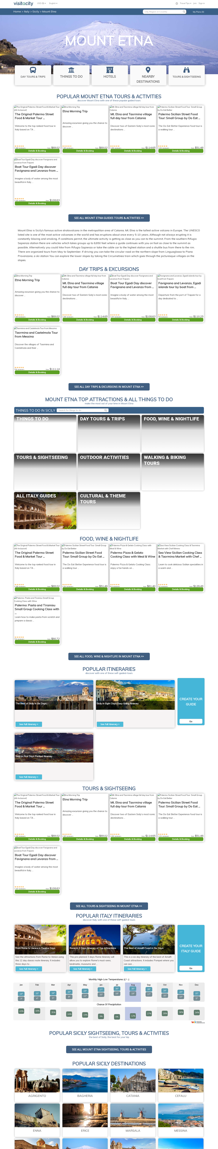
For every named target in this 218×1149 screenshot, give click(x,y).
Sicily (36, 11)
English (52, 3)
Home (17, 11)
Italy (27, 11)
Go (190, 721)
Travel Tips (185, 3)
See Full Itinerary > (28, 724)
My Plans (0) (198, 12)
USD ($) (41, 3)
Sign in (202, 3)
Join (195, 3)
